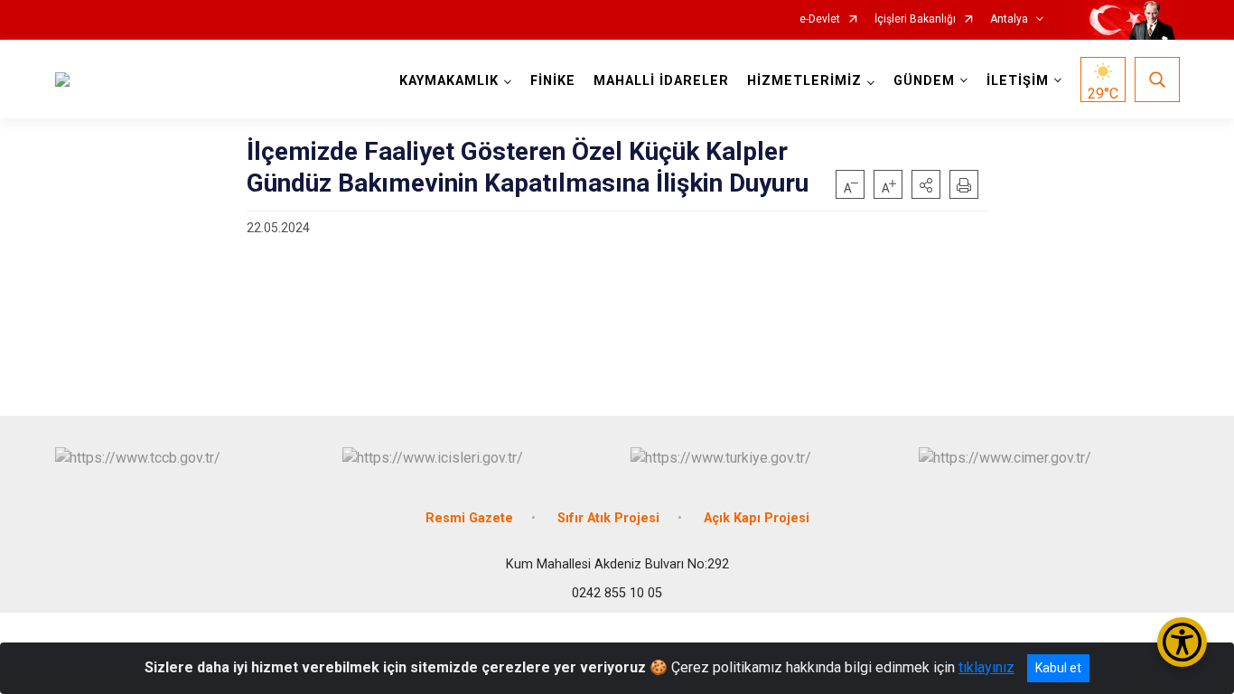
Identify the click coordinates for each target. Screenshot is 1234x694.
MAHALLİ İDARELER (661, 81)
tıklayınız (986, 667)
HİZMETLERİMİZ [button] (804, 81)
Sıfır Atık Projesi (608, 518)
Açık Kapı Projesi (756, 518)
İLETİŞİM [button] (1017, 81)
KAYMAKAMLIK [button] (449, 81)
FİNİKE (552, 81)
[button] (925, 184)
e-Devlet (819, 19)
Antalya (1009, 19)
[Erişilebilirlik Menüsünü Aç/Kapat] (1182, 642)
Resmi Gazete (469, 518)
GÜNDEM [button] (924, 81)
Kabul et (1058, 668)
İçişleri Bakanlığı (915, 19)
